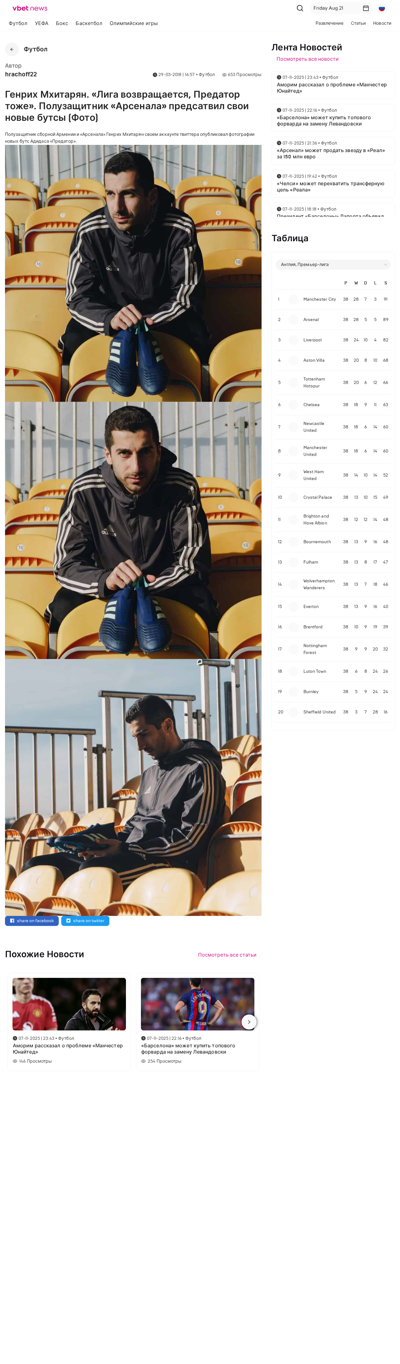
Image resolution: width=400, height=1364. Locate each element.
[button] (366, 8)
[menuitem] (18, 23)
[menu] (124, 23)
